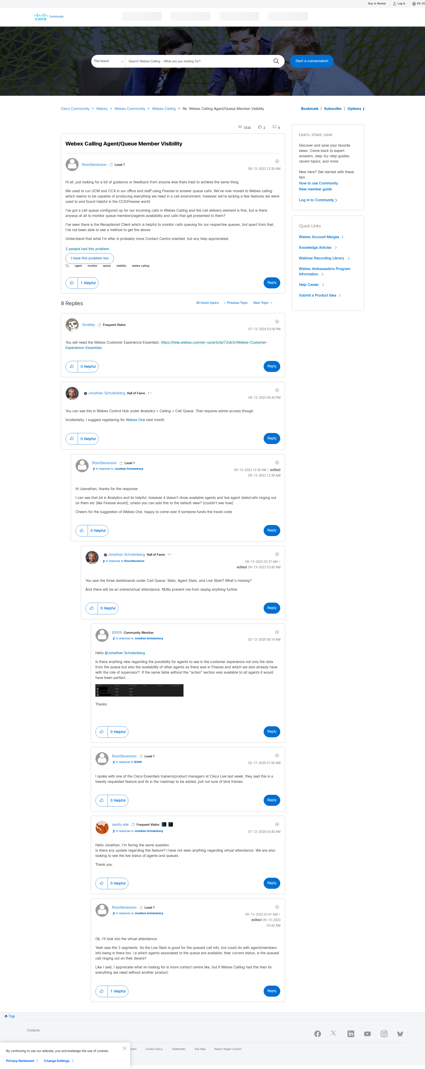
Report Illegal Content (227, 1049)
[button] (72, 283)
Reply (271, 282)
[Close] (124, 1048)
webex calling (140, 266)
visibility (121, 266)
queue (107, 266)
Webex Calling (164, 109)
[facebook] (317, 1034)
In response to (119, 469)
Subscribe (333, 109)
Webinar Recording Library (322, 258)
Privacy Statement (20, 1061)
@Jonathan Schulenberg (125, 653)
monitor (92, 266)
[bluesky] (400, 1033)
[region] (65, 1055)
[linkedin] (351, 1034)
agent (78, 266)
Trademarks (178, 1049)
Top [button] (12, 1016)
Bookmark (309, 109)
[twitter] (334, 1034)
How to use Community (318, 183)
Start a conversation (312, 61)
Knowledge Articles (315, 247)
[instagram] (384, 1034)
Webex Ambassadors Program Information (324, 271)
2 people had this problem (87, 249)
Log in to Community (317, 200)
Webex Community (129, 109)
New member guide (315, 189)
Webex (102, 109)
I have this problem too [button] (89, 258)
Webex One (135, 420)
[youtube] (367, 1034)
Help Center (309, 284)
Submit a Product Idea (317, 295)
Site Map (200, 1049)
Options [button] (354, 109)
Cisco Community (75, 109)
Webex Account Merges (319, 237)
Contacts (33, 1030)
